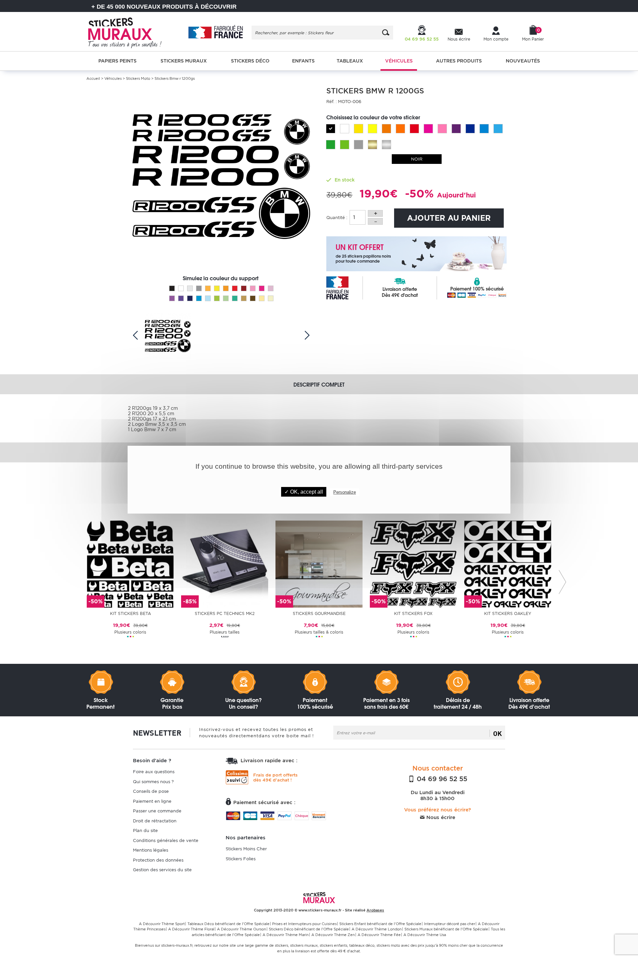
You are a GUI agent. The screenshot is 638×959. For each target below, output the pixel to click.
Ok (497, 733)
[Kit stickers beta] (130, 563)
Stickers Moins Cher (246, 848)
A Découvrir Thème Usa (424, 934)
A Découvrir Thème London (377, 929)
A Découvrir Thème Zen (333, 934)
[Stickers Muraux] (130, 31)
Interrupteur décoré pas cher (449, 923)
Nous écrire (440, 817)
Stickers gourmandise (319, 613)
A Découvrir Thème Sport (162, 923)
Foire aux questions (153, 771)
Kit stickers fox (413, 613)
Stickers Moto (138, 78)
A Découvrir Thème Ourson (241, 929)
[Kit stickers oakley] (507, 563)
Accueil (93, 78)
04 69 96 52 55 (441, 779)
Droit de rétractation (154, 820)
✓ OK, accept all (303, 492)
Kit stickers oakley (507, 613)
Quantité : (336, 217)
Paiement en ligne (152, 801)
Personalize (344, 492)
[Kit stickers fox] (413, 563)
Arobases (375, 910)
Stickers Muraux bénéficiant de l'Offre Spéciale (446, 929)
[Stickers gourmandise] (319, 563)
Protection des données (158, 860)
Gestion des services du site (162, 869)
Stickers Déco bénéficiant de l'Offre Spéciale (309, 929)
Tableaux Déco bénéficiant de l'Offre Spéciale (228, 923)
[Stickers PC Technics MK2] (224, 563)
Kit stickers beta (130, 613)
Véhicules (113, 78)
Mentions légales (150, 850)
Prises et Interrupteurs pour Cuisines (304, 923)
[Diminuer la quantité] (375, 221)
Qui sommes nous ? (153, 781)
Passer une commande (157, 810)
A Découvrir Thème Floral (191, 929)
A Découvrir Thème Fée (379, 934)
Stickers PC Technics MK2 (225, 613)
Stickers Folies (241, 858)
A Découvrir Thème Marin (286, 934)
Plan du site (145, 830)
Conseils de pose (151, 791)
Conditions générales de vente (165, 840)
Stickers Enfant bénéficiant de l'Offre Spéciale (380, 923)
